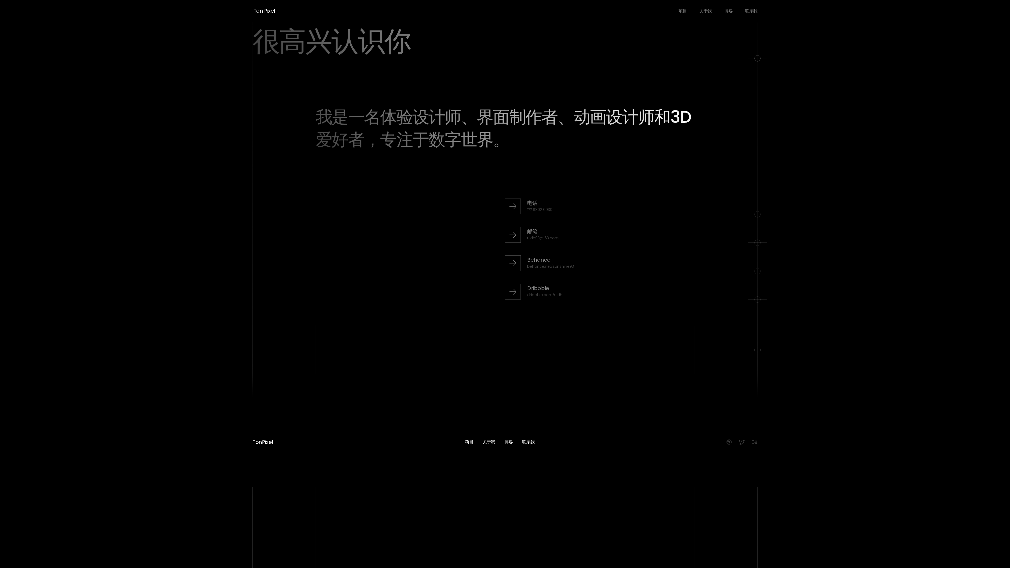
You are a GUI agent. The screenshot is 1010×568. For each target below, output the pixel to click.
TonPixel (262, 441)
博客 (728, 11)
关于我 (705, 11)
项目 (683, 11)
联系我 (751, 11)
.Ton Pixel (263, 10)
